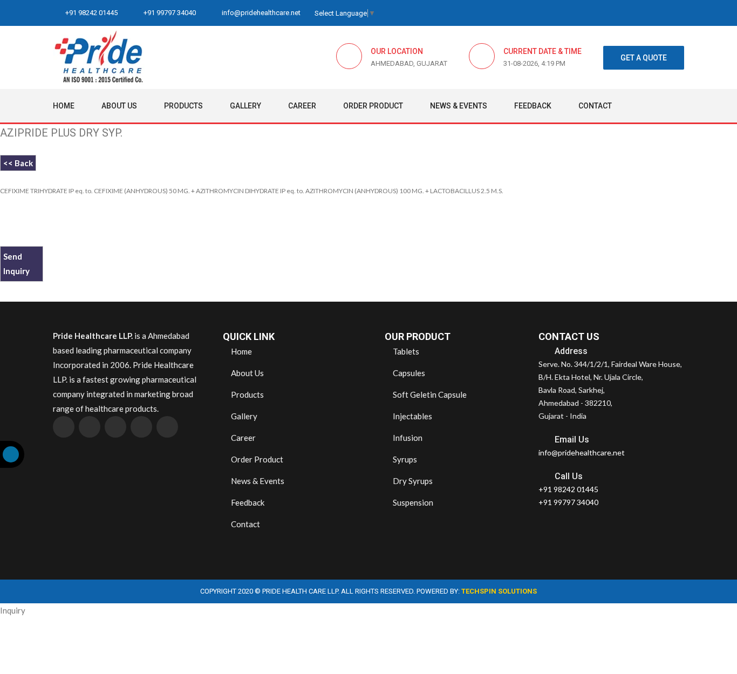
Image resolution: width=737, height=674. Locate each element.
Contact (595, 105)
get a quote (643, 57)
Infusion (406, 437)
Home (63, 105)
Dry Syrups (412, 481)
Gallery (245, 105)
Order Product (373, 105)
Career (302, 105)
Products (183, 105)
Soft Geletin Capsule (429, 394)
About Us (119, 105)
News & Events (458, 105)
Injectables (411, 416)
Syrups (404, 459)
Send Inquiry (16, 263)
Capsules (408, 373)
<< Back (18, 163)
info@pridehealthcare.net (260, 13)
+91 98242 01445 (91, 13)
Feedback (532, 105)
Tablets (405, 351)
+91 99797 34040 (169, 13)
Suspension (412, 502)
